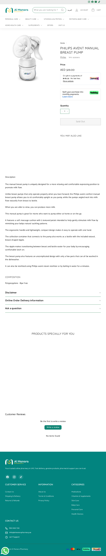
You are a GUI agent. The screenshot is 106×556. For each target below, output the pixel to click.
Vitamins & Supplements (80, 496)
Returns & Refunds (12, 500)
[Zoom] (28, 58)
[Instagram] (14, 477)
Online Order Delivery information (24, 301)
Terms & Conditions (46, 496)
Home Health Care (13, 25)
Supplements (34, 25)
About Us (42, 492)
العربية (70, 10)
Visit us (61, 25)
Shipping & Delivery (12, 496)
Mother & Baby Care (78, 19)
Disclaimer (11, 293)
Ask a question (13, 308)
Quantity (64, 106)
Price (62, 64)
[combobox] (49, 10)
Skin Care (75, 500)
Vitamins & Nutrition (53, 19)
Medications (76, 492)
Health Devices (77, 514)
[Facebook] (7, 477)
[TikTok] (21, 477)
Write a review (53, 427)
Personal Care (11, 19)
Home (62, 43)
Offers (50, 25)
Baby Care (75, 505)
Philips (63, 57)
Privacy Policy (43, 500)
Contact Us (9, 492)
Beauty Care (31, 19)
